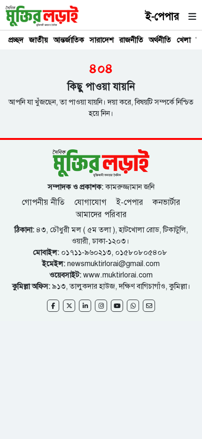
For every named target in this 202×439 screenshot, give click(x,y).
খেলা (184, 40)
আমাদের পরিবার (101, 215)
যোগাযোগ (90, 202)
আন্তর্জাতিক (69, 40)
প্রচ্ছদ (15, 40)
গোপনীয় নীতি (44, 202)
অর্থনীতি (160, 40)
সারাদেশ (102, 40)
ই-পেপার (162, 16)
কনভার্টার (166, 202)
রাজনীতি (131, 40)
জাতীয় (38, 40)
